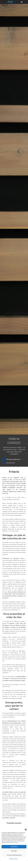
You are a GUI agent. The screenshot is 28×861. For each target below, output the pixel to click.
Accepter (14, 846)
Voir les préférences (14, 855)
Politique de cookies (13, 858)
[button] (25, 829)
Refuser (14, 851)
